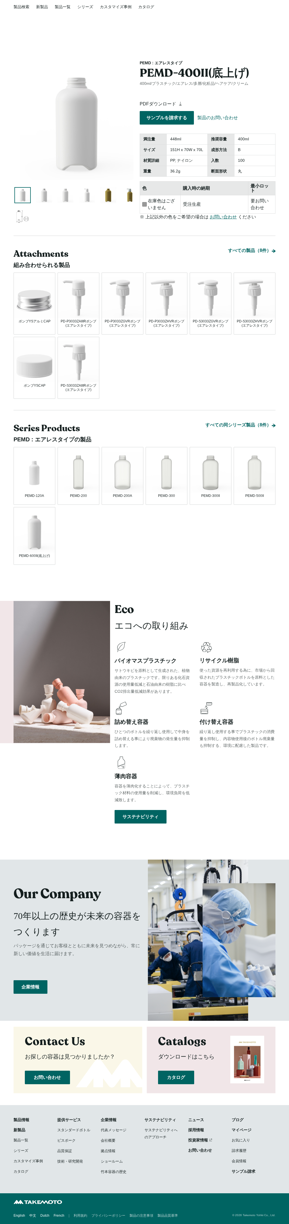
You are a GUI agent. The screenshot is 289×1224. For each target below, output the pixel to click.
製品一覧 (63, 7)
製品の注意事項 (141, 1216)
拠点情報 (108, 1151)
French (59, 1216)
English (19, 1216)
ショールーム (112, 1161)
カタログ (146, 7)
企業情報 (30, 986)
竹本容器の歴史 (113, 1172)
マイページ (241, 1130)
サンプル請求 (243, 1171)
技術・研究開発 (70, 1161)
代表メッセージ (113, 1130)
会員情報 (239, 1161)
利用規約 (80, 1216)
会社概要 (108, 1140)
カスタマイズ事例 (116, 7)
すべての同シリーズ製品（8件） (238, 424)
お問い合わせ (223, 216)
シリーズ (85, 7)
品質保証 (64, 1151)
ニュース (196, 1119)
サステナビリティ (140, 816)
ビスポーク (66, 1140)
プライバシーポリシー (108, 1216)
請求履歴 (239, 1150)
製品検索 (21, 7)
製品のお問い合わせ (217, 117)
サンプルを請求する (166, 117)
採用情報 (196, 1130)
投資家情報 (198, 1140)
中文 (32, 1216)
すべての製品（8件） (249, 250)
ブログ (238, 1119)
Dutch (44, 1216)
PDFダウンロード (158, 103)
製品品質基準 (167, 1216)
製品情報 (21, 1119)
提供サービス (69, 1119)
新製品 (42, 7)
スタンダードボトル (73, 1130)
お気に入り (241, 1140)
